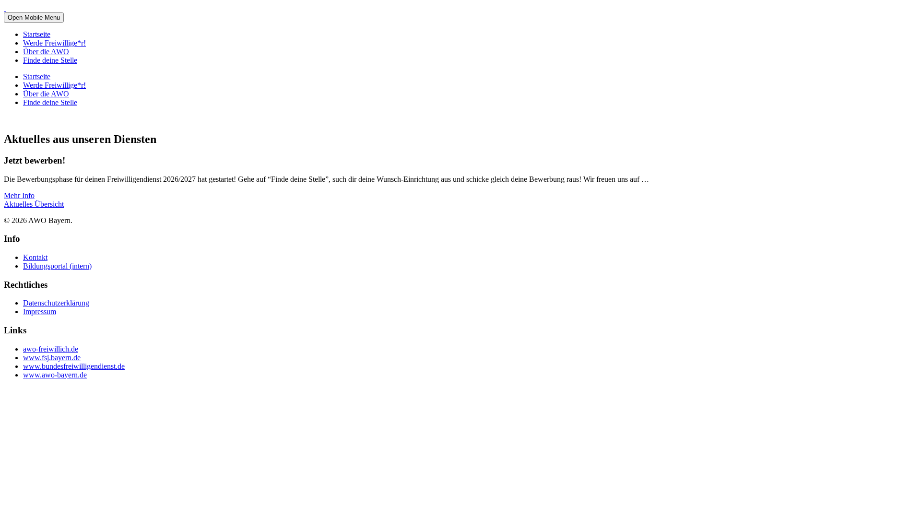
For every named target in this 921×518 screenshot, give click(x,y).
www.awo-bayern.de (55, 375)
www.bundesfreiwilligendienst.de (74, 366)
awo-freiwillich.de (50, 349)
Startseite (36, 34)
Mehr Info (19, 195)
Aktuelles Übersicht (34, 204)
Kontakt (35, 257)
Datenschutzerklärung (56, 303)
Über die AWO (46, 51)
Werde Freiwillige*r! (54, 43)
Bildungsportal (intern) (57, 266)
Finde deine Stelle (50, 60)
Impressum (39, 311)
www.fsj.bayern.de (52, 357)
